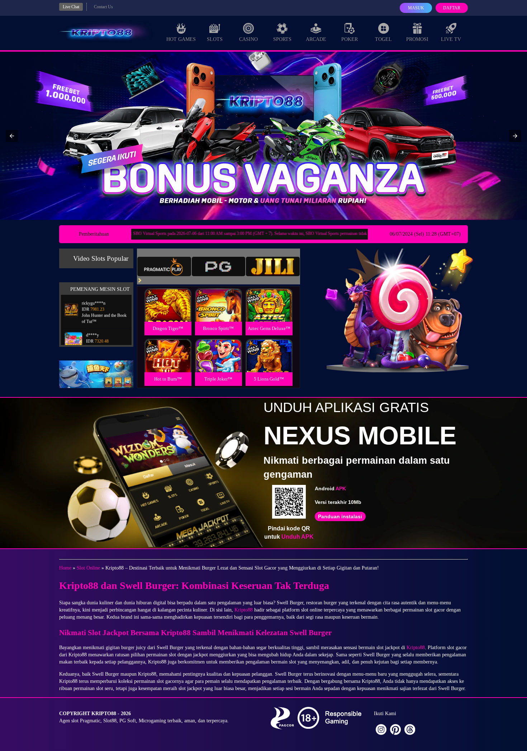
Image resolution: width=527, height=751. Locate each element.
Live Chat (71, 6)
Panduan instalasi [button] (340, 516)
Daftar (451, 7)
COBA (168, 296)
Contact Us (103, 6)
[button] (12, 136)
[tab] (164, 266)
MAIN (168, 313)
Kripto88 (243, 610)
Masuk (416, 7)
